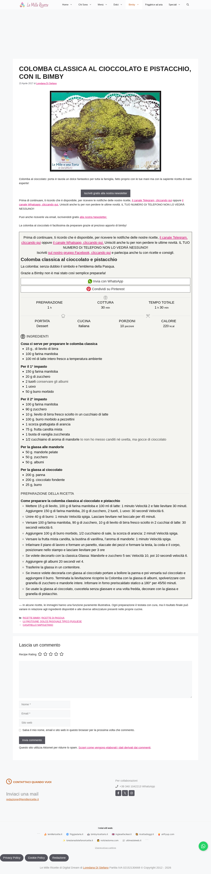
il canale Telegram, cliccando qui (152, 200)
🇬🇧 (122, 834)
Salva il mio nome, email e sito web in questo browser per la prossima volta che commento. (78, 730)
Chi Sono (83, 4)
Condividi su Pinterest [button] (107, 289)
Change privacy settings (105, 848)
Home (65, 4)
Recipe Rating (27, 654)
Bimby (132, 4)
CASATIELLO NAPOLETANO (38, 625)
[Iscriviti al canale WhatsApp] (203, 846)
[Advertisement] (105, 32)
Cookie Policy (36, 857)
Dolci (116, 4)
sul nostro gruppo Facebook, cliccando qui (79, 253)
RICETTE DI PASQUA (52, 618)
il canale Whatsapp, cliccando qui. (78, 242)
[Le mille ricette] (34, 4)
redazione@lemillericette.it (22, 799)
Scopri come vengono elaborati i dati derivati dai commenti (114, 747)
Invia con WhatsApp (107, 281)
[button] (188, 4)
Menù (100, 4)
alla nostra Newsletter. (93, 217)
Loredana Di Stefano (96, 867)
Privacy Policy (11, 857)
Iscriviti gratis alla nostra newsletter (105, 193)
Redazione (59, 857)
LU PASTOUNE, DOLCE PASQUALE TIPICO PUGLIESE (52, 621)
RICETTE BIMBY (31, 618)
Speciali (173, 4)
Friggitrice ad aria (153, 4)
